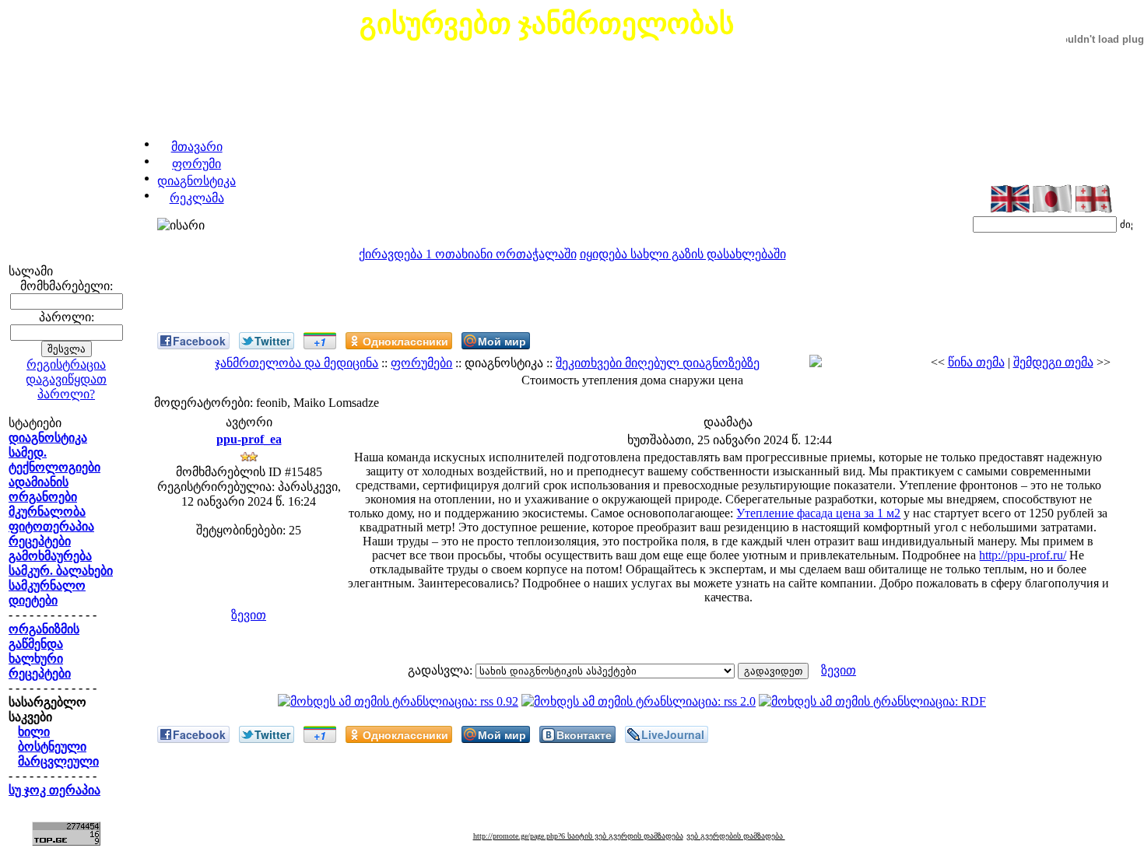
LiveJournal (672, 734)
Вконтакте (584, 734)
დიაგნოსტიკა (196, 180)
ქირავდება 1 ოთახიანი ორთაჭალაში (468, 254)
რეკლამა (197, 198)
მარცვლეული (58, 761)
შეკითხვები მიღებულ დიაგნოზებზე (658, 363)
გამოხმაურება (50, 555)
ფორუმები (421, 363)
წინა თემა (976, 362)
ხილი (34, 731)
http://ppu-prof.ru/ (1022, 555)
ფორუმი (196, 163)
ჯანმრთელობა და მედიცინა (296, 363)
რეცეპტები (40, 541)
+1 (320, 341)
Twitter (272, 341)
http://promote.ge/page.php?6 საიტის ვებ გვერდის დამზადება (578, 836)
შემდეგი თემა (1053, 362)
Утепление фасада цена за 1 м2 (818, 513)
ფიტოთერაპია (51, 526)
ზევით (248, 615)
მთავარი (197, 146)
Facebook (199, 341)
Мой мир (502, 341)
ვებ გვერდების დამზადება (735, 836)
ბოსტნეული (52, 746)
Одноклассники (405, 341)
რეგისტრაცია (66, 364)
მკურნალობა (47, 511)
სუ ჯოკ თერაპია (54, 790)
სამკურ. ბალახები (61, 570)
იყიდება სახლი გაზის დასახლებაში (683, 254)
